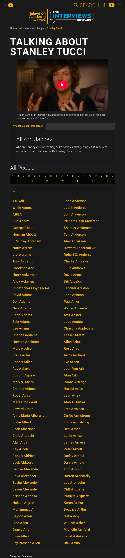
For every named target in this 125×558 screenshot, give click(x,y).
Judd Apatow (73, 322)
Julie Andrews (74, 268)
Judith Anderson (76, 208)
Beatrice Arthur (75, 509)
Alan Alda (19, 442)
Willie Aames (22, 208)
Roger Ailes (21, 395)
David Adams (22, 295)
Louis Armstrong (76, 422)
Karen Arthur (73, 503)
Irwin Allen (20, 536)
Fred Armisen (74, 409)
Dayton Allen (22, 516)
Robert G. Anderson (78, 255)
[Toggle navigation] (120, 5)
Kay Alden (20, 449)
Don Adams (21, 301)
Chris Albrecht (23, 436)
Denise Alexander (25, 469)
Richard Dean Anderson (81, 221)
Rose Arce (72, 348)
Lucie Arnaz (73, 436)
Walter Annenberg (77, 308)
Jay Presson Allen (26, 543)
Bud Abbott (20, 221)
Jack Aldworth (23, 462)
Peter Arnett (73, 449)
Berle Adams (22, 315)
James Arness (74, 442)
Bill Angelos (73, 281)
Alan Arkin (72, 375)
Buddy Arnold (74, 456)
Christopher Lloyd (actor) (31, 288)
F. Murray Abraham (26, 241)
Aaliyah (18, 201)
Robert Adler (22, 362)
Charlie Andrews (76, 261)
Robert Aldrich (23, 456)
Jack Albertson (24, 429)
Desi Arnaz (72, 429)
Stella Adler (21, 355)
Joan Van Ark (74, 369)
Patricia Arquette (77, 496)
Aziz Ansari (72, 315)
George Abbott (23, 228)
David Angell (73, 275)
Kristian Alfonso (24, 496)
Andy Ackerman (24, 281)
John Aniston (74, 295)
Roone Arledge (75, 382)
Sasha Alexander (25, 483)
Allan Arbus (72, 342)
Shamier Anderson (78, 228)
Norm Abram (22, 248)
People (41, 28)
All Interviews (26, 28)
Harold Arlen (73, 389)
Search (89, 5)
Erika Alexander (24, 476)
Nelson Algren (23, 503)
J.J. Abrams (21, 255)
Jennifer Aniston (76, 288)
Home (13, 28)
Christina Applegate (78, 328)
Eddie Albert (21, 422)
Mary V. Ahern (23, 382)
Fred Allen (20, 523)
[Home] (62, 17)
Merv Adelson (23, 348)
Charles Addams (24, 335)
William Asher (74, 523)
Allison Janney (34, 139)
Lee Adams (21, 328)
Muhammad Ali (24, 509)
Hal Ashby (71, 516)
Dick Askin (72, 543)
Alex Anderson (75, 241)
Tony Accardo (23, 261)
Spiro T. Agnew (23, 375)
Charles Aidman (24, 389)
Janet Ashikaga (75, 536)
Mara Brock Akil (24, 402)
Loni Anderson (75, 214)
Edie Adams (21, 322)
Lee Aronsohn (74, 483)
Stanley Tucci (54, 28)
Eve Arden (71, 362)
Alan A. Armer (74, 402)
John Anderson (75, 201)
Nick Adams (21, 308)
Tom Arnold (72, 469)
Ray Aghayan (22, 369)
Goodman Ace (23, 268)
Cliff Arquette (74, 489)
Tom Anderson (75, 234)
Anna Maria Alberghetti (29, 415)
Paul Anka (71, 301)
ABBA (17, 214)
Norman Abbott (24, 234)
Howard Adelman (25, 342)
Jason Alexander (25, 489)
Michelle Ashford (77, 529)
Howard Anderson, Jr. (80, 248)
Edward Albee (22, 409)
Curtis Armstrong (77, 415)
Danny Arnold (74, 462)
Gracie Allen (21, 529)
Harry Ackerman (24, 275)
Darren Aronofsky (77, 476)
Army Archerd (74, 355)
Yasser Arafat (74, 335)
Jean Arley (72, 395)
